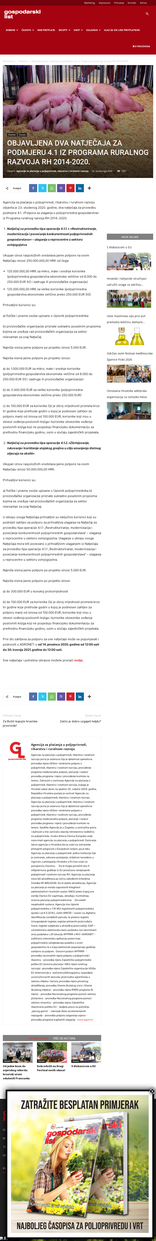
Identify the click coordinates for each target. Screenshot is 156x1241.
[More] (89, 188)
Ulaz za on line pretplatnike (122, 30)
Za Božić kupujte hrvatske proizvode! (20, 723)
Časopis (26, 30)
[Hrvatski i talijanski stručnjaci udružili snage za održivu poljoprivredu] (129, 299)
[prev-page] (5, 1086)
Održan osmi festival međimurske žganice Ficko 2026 (130, 356)
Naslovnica (9, 61)
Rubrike (10, 30)
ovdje (78, 660)
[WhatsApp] (52, 188)
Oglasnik (92, 30)
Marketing (89, 2)
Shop (77, 30)
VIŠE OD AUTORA (64, 1038)
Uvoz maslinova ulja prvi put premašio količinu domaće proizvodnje (126, 319)
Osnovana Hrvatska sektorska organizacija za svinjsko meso (127, 394)
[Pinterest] (70, 188)
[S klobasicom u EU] (86, 1052)
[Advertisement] (52, 674)
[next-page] (11, 1086)
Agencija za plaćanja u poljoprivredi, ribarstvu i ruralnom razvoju (52, 170)
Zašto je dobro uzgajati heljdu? (80, 721)
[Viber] (61, 188)
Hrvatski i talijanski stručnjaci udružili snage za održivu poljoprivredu (127, 282)
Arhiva (143, 2)
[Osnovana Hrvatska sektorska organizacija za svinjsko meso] (129, 411)
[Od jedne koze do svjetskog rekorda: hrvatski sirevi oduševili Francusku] (18, 1052)
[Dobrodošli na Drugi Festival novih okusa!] (52, 1052)
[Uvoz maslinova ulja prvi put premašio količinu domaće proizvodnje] (129, 336)
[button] (147, 14)
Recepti (63, 30)
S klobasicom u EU (83, 1066)
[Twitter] (42, 188)
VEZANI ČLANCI (38, 1038)
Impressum (104, 2)
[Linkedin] (80, 188)
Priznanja (119, 2)
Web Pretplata (46, 30)
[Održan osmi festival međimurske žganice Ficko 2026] (129, 374)
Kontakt (132, 2)
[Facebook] (33, 188)
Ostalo (22, 134)
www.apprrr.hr (85, 1019)
